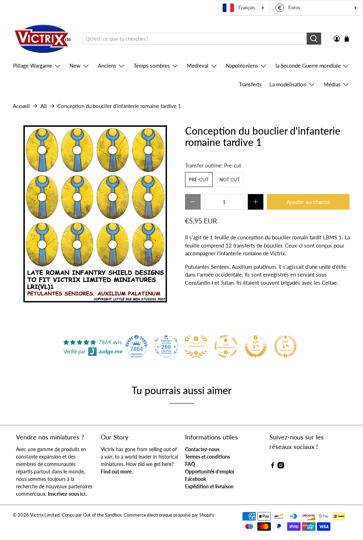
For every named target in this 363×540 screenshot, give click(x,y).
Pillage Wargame (32, 65)
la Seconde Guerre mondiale (308, 65)
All (43, 106)
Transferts (250, 84)
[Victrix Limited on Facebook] (272, 467)
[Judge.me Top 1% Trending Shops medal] (285, 346)
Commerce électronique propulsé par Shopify (169, 515)
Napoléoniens (242, 65)
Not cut (229, 179)
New (74, 65)
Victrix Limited (45, 515)
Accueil (21, 106)
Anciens (107, 65)
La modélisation (287, 84)
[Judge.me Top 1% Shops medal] (255, 346)
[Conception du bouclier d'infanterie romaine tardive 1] (95, 213)
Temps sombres (152, 65)
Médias (332, 84)
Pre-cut (199, 179)
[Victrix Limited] (42, 39)
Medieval (197, 65)
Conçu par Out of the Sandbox (92, 515)
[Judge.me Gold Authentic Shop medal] (196, 346)
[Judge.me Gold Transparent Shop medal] (225, 346)
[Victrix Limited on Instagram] (281, 467)
